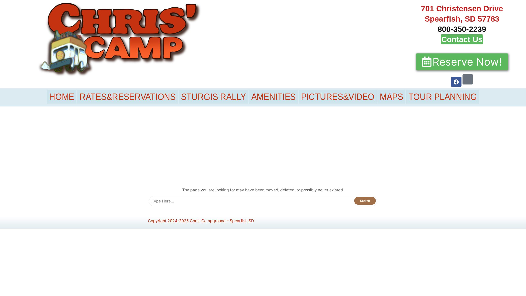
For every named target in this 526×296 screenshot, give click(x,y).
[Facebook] (456, 82)
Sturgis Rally (213, 97)
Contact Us (461, 39)
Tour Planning (442, 97)
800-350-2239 (462, 29)
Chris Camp (260, 151)
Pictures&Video (337, 97)
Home (61, 97)
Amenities (273, 97)
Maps (391, 97)
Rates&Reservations (128, 97)
